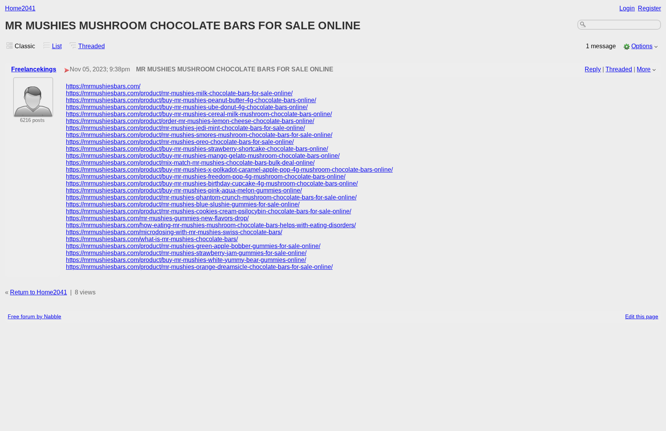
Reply (593, 69)
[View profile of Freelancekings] (33, 112)
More (644, 69)
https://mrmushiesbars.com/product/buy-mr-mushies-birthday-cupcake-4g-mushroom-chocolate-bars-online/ (212, 183)
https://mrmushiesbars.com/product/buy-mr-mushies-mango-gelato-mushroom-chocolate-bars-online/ (203, 155)
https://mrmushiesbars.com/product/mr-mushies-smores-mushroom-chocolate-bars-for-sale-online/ (199, 135)
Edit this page (641, 316)
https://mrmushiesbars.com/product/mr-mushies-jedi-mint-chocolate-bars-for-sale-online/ (185, 128)
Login (627, 8)
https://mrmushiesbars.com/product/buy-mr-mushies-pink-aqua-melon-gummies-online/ (184, 190)
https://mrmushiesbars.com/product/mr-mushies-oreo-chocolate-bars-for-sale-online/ (180, 142)
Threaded (91, 46)
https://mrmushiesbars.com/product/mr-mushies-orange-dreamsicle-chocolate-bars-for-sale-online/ (199, 267)
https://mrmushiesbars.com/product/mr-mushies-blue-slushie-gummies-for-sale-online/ (182, 204)
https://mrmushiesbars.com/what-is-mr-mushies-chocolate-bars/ (152, 239)
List (57, 46)
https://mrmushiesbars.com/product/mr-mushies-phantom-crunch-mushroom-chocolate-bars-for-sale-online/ (211, 197)
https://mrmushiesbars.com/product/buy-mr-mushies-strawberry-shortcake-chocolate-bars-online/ (197, 148)
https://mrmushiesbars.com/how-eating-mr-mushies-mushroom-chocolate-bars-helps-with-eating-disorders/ (211, 225)
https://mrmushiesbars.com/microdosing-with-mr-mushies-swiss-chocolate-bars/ (174, 232)
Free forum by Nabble (34, 316)
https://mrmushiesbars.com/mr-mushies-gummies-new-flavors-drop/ (157, 218)
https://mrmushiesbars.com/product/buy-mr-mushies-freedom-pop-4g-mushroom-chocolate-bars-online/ (205, 176)
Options (642, 46)
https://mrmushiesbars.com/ (103, 86)
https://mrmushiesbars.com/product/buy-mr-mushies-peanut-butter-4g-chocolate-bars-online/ (191, 100)
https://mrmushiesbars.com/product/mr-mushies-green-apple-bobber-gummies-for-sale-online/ (193, 246)
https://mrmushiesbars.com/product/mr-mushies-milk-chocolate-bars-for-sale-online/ (179, 93)
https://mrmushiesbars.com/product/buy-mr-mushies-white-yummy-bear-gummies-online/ (186, 260)
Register (649, 8)
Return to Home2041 (38, 292)
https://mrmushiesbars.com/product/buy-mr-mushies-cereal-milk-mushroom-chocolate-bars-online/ (199, 114)
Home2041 (20, 8)
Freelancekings (33, 69)
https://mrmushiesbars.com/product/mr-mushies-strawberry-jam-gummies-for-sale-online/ (186, 253)
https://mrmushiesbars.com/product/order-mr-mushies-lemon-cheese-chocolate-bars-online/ (190, 121)
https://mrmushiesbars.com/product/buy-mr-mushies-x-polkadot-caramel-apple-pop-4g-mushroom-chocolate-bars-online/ (229, 169)
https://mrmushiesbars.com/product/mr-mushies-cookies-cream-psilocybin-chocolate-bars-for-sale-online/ (208, 211)
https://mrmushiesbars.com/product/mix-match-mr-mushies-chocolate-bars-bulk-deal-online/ (190, 162)
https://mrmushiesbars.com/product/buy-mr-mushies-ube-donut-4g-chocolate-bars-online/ (187, 107)
